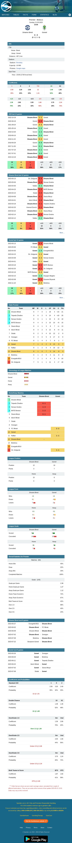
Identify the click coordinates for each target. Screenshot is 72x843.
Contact (49, 827)
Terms (36, 827)
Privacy (28, 827)
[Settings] (69, 14)
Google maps (20, 68)
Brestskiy (19, 62)
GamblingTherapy (37, 815)
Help (21, 827)
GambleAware (24, 815)
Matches (5, 15)
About (42, 827)
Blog (55, 15)
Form (34, 15)
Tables (16, 15)
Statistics (44, 15)
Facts (25, 15)
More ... (62, 233)
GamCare (49, 815)
